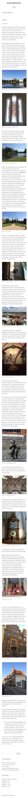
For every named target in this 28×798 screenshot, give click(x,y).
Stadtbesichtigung (20, 736)
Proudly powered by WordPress (8, 795)
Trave (18, 742)
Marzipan (10, 740)
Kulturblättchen (14, 3)
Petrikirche (21, 740)
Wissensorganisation (11, 762)
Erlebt (14, 736)
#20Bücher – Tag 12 (6, 780)
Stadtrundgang (13, 742)
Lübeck (4, 20)
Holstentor (16, 738)
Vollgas (7, 766)
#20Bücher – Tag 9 (6, 786)
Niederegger (15, 740)
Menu (14, 7)
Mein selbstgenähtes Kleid (13, 768)
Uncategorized (5, 738)
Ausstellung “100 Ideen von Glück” (9, 779)
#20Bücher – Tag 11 (6, 782)
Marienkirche (5, 740)
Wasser (22, 742)
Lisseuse (9, 743)
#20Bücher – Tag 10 (6, 784)
